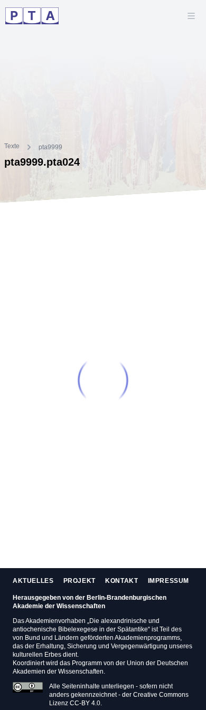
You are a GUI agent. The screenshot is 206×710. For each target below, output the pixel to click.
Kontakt (121, 580)
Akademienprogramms (147, 637)
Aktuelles (33, 580)
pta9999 (50, 147)
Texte (12, 146)
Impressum (168, 580)
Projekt (79, 580)
